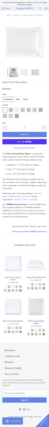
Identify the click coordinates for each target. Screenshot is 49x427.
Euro (25, 99)
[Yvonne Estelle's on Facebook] (20, 409)
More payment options (24, 147)
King (18, 99)
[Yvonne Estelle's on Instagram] (24, 409)
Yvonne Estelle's (20, 416)
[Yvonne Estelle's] (24, 8)
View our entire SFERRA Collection (31, 231)
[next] (44, 43)
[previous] (4, 43)
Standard (8, 99)
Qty (3, 123)
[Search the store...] (41, 8)
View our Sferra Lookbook (26, 199)
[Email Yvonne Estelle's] (28, 409)
